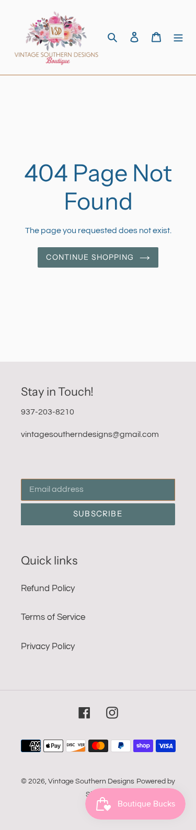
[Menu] (178, 38)
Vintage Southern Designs (91, 781)
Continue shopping (90, 257)
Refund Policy (48, 588)
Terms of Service (53, 617)
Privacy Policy (48, 646)
